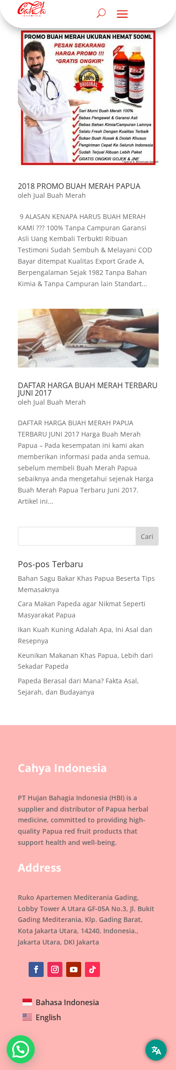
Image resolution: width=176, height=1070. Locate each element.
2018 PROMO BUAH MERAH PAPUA (79, 186)
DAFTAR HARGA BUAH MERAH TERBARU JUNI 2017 (88, 389)
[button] (21, 1049)
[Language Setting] (156, 1050)
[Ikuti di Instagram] (54, 969)
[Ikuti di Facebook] (36, 969)
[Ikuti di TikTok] (92, 969)
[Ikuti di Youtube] (73, 969)
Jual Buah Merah (59, 195)
